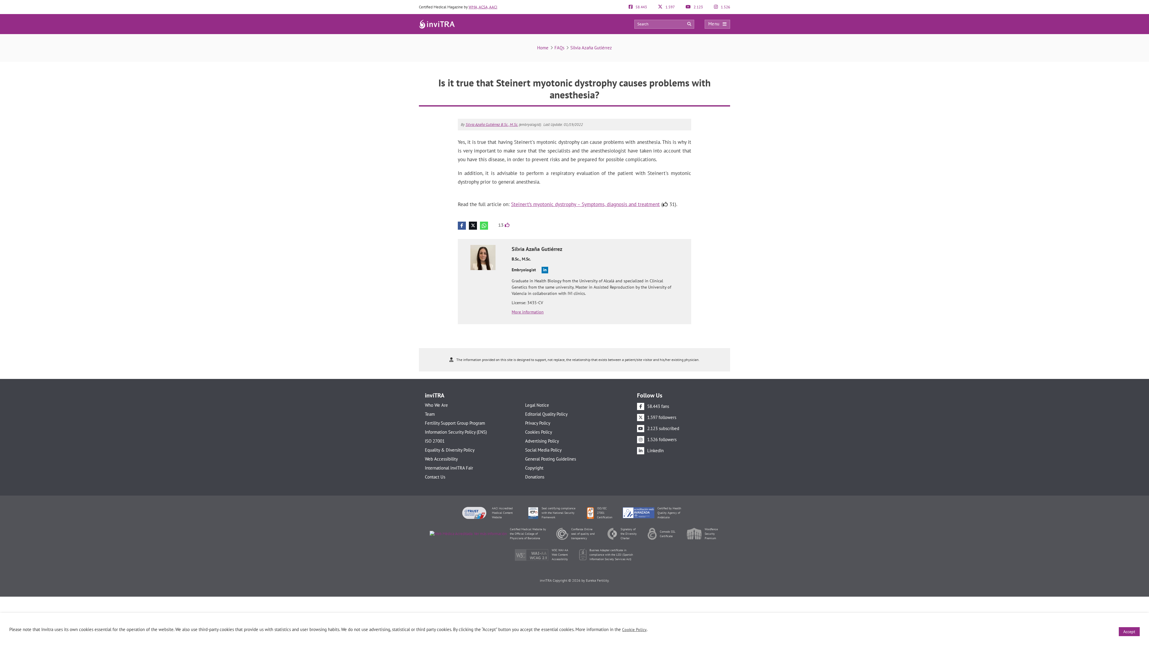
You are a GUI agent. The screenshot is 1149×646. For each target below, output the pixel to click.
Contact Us (435, 477)
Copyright (534, 468)
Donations (534, 477)
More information (528, 312)
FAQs (559, 48)
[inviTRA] (437, 23)
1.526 (725, 7)
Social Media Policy (543, 450)
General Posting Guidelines (550, 459)
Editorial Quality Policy (546, 414)
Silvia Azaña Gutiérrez (591, 48)
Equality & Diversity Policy (450, 450)
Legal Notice (537, 405)
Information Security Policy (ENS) (456, 432)
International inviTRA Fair (449, 468)
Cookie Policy (634, 629)
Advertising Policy (542, 441)
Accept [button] (1129, 631)
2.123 (698, 7)
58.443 (641, 7)
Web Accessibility (441, 459)
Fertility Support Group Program (455, 423)
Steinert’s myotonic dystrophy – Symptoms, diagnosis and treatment (585, 204)
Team (430, 414)
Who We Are (436, 405)
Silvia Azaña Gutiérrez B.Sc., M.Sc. (492, 124)
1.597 (670, 7)
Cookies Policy (538, 432)
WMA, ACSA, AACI (483, 7)
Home (542, 48)
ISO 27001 (435, 441)
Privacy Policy (537, 423)
